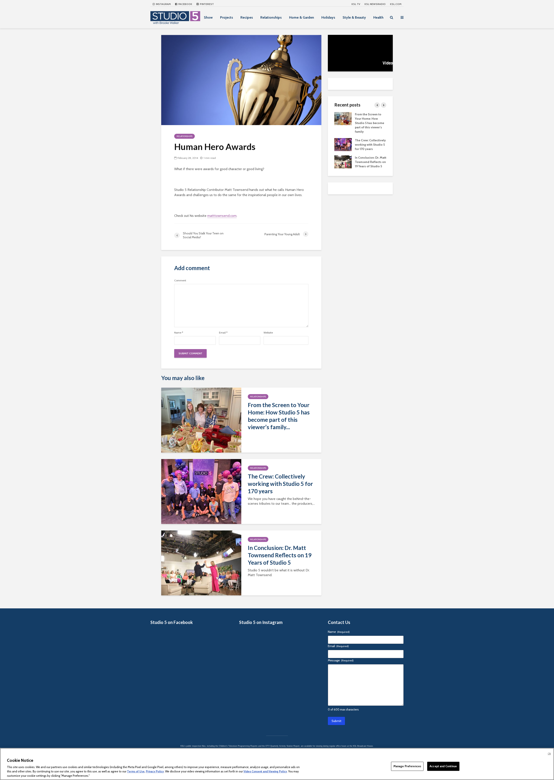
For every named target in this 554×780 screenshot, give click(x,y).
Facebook (185, 4)
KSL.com (395, 4)
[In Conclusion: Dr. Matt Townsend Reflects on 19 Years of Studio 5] (201, 563)
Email (223, 332)
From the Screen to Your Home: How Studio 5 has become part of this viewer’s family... (279, 415)
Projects (226, 17)
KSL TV (355, 4)
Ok (549, 753)
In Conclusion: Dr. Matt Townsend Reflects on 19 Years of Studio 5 (279, 555)
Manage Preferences (407, 766)
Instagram (163, 4)
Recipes (246, 17)
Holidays (328, 17)
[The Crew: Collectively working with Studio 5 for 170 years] (201, 491)
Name (178, 332)
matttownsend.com (222, 216)
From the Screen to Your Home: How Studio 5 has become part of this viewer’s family (369, 123)
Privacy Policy (155, 771)
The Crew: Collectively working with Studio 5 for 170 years (280, 484)
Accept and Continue (443, 766)
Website (268, 332)
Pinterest (206, 4)
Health (378, 17)
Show (208, 17)
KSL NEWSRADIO (375, 4)
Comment (180, 280)
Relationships (271, 17)
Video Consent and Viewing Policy (265, 771)
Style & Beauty (354, 17)
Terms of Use (136, 771)
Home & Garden (301, 17)
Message (341, 660)
